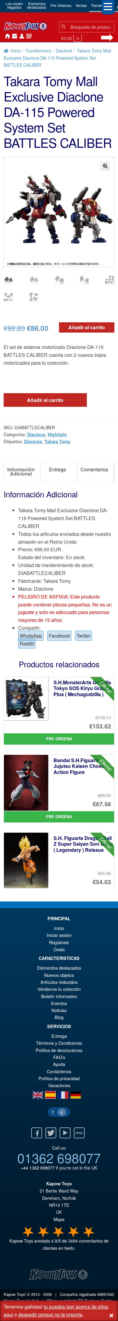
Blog (59, 1017)
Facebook (59, 635)
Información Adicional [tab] (21, 471)
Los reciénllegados (14, 5)
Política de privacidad (59, 1078)
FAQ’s (59, 1057)
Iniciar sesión (20, 36)
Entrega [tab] (57, 469)
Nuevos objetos (59, 975)
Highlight (57, 434)
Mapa (59, 1219)
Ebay (79, 1132)
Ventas (81, 5)
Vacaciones (59, 1085)
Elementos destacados (59, 967)
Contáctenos (13, 36)
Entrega (59, 1036)
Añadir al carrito (86, 327)
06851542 (105, 1294)
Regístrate (59, 942)
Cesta (59, 949)
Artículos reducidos (59, 982)
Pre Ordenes (61, 5)
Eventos (59, 1003)
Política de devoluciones (59, 1050)
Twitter (83, 635)
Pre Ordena (59, 739)
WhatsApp (31, 635)
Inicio (6, 36)
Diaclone (64, 51)
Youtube (65, 1132)
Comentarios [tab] (94, 469)
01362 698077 (59, 1157)
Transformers (38, 51)
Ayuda (59, 1064)
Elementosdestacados (36, 5)
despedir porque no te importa (50, 1314)
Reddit (27, 643)
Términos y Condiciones (59, 1043)
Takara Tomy (57, 441)
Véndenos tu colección (59, 989)
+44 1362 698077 (38, 1167)
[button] (105, 166)
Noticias (27, 36)
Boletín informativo (59, 996)
